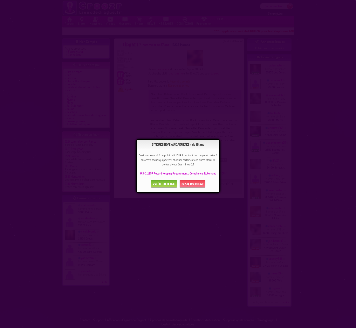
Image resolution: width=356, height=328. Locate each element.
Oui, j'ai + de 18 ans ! (164, 184)
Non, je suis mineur (192, 184)
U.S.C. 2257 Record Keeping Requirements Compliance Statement (178, 173)
